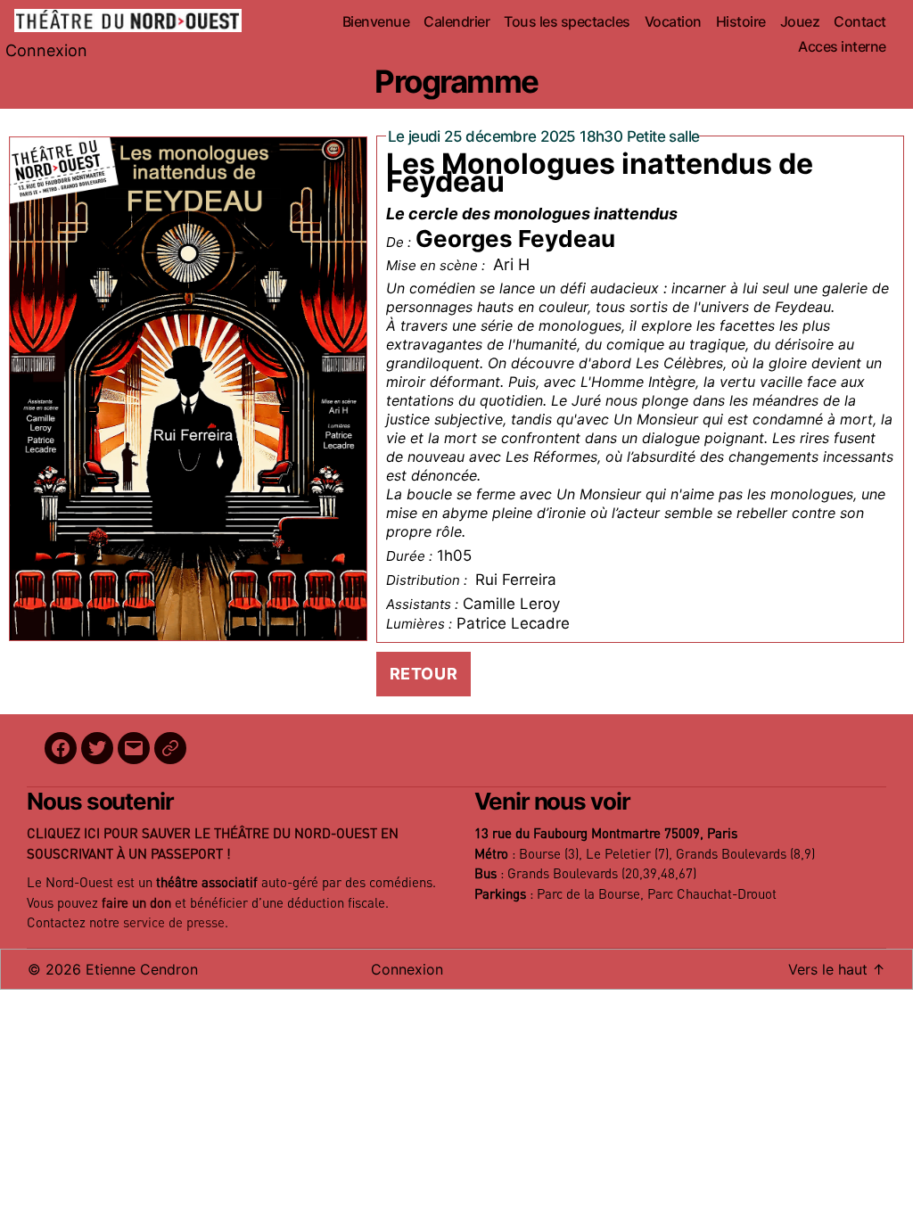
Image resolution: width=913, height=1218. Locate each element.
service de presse (174, 923)
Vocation (673, 21)
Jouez (800, 21)
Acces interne (842, 46)
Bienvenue (376, 21)
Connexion (46, 50)
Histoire (741, 21)
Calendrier (456, 21)
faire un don (136, 903)
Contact (860, 21)
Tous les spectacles (567, 21)
